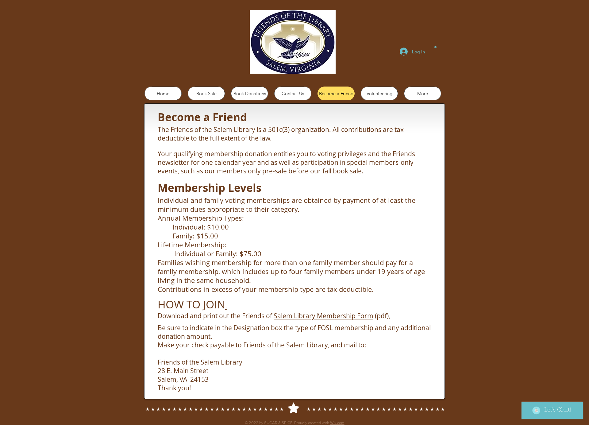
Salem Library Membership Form (323, 315)
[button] (435, 46)
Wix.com (337, 422)
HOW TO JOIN (191, 304)
